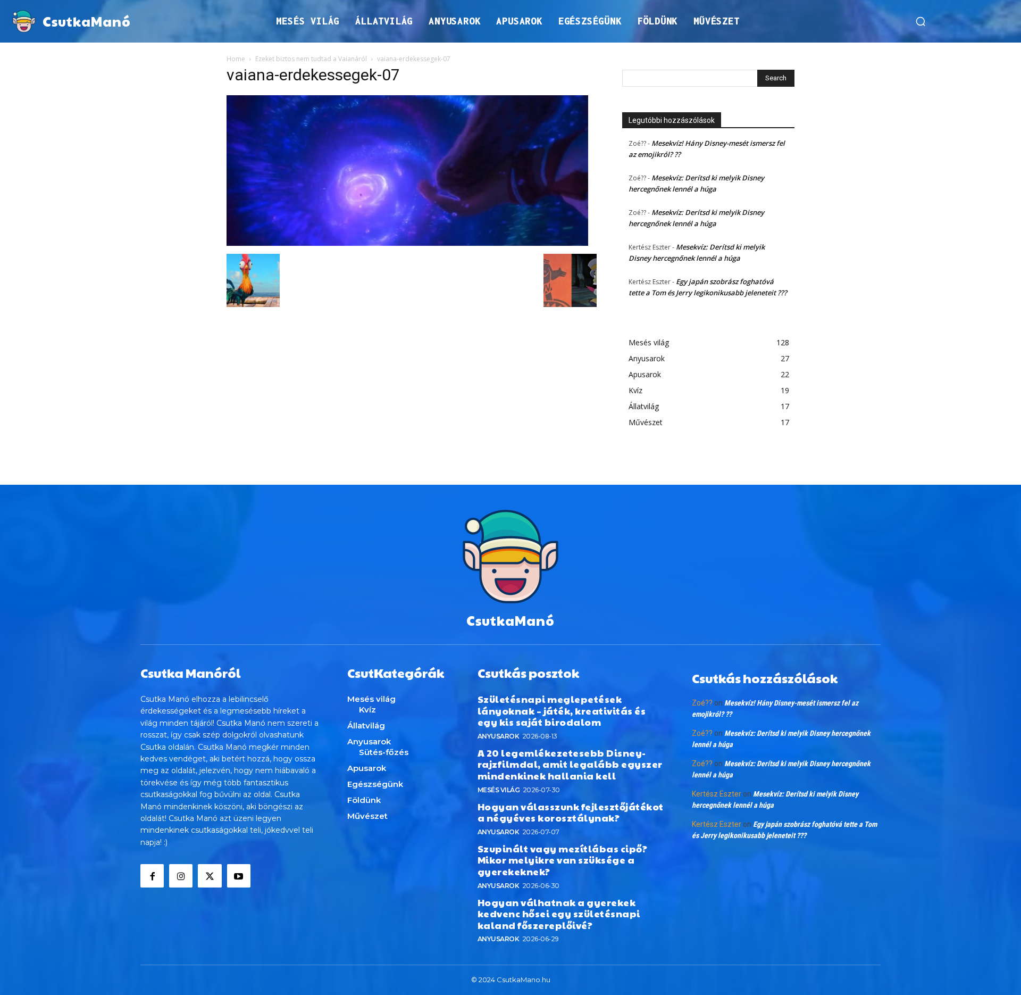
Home (236, 58)
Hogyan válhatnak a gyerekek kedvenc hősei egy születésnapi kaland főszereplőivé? (559, 914)
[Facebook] (152, 876)
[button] (920, 21)
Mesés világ (499, 790)
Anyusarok (499, 736)
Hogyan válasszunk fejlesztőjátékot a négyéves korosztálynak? (571, 812)
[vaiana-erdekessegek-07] (407, 242)
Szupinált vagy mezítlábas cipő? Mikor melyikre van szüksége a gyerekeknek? (563, 860)
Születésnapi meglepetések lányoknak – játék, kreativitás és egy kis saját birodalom (562, 710)
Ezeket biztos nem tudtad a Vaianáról (311, 58)
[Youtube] (238, 876)
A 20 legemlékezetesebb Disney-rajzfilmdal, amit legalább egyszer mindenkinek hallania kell (570, 764)
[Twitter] (209, 876)
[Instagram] (181, 876)
